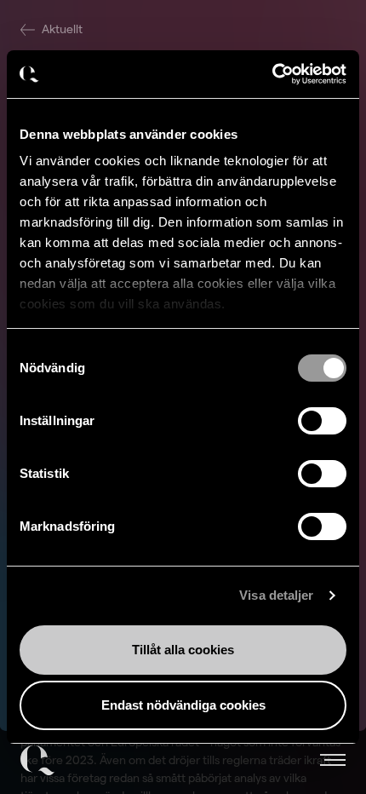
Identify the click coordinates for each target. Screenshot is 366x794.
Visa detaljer (276, 595)
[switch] (322, 420)
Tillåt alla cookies (183, 649)
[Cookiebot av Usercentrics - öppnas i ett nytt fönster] (271, 74)
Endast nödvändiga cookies (183, 705)
